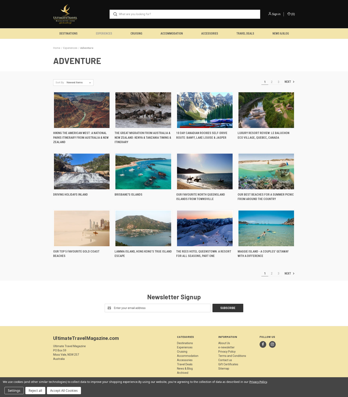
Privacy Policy (227, 351)
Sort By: (60, 82)
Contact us (225, 360)
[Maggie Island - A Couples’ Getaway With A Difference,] (266, 228)
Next (288, 81)
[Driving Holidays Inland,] (82, 171)
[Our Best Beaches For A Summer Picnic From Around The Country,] (266, 171)
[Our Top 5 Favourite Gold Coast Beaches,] (82, 228)
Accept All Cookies (64, 390)
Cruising (136, 33)
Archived (182, 372)
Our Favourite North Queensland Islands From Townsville (200, 197)
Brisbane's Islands (128, 194)
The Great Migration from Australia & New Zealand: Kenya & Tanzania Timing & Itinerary (143, 137)
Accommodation (172, 33)
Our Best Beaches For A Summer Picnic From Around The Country (266, 197)
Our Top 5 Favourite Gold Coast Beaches (76, 254)
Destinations (68, 33)
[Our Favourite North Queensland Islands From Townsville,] (205, 171)
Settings (14, 390)
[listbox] (79, 83)
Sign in (276, 14)
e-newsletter (226, 347)
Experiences (104, 33)
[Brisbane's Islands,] (143, 171)
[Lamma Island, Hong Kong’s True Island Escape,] (143, 228)
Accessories (209, 33)
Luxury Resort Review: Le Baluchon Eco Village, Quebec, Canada (263, 135)
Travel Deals (245, 33)
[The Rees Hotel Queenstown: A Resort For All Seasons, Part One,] (205, 228)
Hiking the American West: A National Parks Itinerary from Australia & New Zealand (81, 137)
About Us (224, 343)
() (293, 14)
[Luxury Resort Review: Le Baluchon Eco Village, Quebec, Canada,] (266, 110)
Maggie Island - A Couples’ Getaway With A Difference (263, 254)
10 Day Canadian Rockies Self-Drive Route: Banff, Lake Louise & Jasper (201, 135)
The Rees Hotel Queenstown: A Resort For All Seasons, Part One (203, 254)
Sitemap (223, 368)
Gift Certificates (228, 364)
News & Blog (280, 33)
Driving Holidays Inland (70, 194)
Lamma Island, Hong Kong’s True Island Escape (143, 254)
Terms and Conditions (232, 355)
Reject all (35, 390)
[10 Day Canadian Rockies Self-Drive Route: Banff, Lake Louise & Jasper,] (205, 110)
